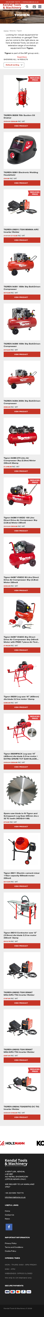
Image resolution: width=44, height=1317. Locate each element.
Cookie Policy (10, 1251)
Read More (22, 57)
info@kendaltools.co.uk (30, 2)
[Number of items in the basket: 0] (34, 6)
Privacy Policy (10, 1243)
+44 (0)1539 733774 (14, 2)
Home (19, 20)
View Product (21, 126)
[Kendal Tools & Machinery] (12, 7)
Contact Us (9, 1215)
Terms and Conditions (14, 1247)
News (7, 1219)
